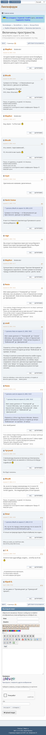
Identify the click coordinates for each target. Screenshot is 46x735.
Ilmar (7, 514)
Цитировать (38, 68)
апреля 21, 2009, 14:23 (9, 143)
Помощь (19, 728)
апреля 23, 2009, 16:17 (9, 263)
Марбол (20, 28)
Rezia (7, 284)
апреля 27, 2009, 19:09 (9, 553)
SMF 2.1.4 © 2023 (18, 730)
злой (7, 323)
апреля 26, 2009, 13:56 (9, 454)
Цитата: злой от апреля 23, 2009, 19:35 (18, 394)
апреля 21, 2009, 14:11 (9, 119)
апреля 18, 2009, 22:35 (9, 79)
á (2, 633)
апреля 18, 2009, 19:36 (9, 52)
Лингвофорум (9, 6)
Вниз (3, 43)
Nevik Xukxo (10, 200)
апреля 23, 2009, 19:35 (9, 326)
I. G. (6, 550)
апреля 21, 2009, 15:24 (9, 179)
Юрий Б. (9, 582)
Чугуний (9, 450)
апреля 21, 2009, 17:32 (9, 239)
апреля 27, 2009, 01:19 (9, 482)
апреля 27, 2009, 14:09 (9, 517)
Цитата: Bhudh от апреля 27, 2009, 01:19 (19, 522)
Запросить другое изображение (21, 682)
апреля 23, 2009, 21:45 (9, 389)
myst (7, 176)
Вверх (4, 604)
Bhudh (8, 75)
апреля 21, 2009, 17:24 (9, 203)
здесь (33, 18)
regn (7, 235)
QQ (30, 68)
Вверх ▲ (26, 728)
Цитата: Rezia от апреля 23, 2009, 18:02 (19, 331)
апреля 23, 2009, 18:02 (9, 288)
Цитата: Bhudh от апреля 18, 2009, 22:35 (19, 208)
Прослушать (6, 682)
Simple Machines (28, 730)
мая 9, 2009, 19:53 (8, 585)
